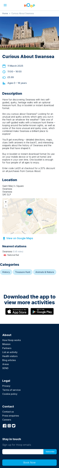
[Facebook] (4, 425)
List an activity (9, 352)
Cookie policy (9, 393)
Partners (6, 348)
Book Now (29, 462)
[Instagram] (9, 425)
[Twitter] (13, 425)
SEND (5, 368)
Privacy (6, 385)
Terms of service (11, 389)
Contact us (8, 411)
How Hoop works (11, 340)
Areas (5, 364)
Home (5, 13)
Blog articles (9, 360)
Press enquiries (10, 415)
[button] (5, 5)
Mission (6, 344)
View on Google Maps (19, 238)
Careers (6, 419)
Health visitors (9, 356)
